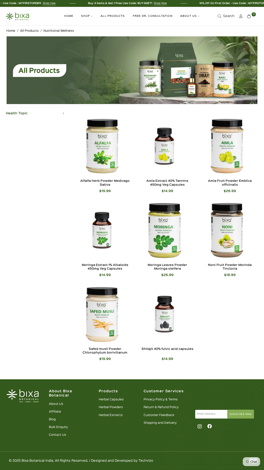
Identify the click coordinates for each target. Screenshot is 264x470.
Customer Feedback (159, 415)
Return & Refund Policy (161, 407)
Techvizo (146, 460)
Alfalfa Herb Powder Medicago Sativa (105, 183)
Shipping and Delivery (160, 423)
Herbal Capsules (111, 399)
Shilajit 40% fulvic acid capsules (167, 349)
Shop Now (141, 3)
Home (10, 31)
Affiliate (55, 411)
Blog (52, 419)
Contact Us (57, 435)
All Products (29, 31)
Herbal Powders (111, 407)
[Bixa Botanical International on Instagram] (199, 426)
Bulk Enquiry (58, 427)
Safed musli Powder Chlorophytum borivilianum (105, 351)
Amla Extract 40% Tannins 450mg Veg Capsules (167, 183)
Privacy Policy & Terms (161, 399)
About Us (56, 404)
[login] (241, 16)
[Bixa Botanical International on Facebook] (210, 426)
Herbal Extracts (111, 415)
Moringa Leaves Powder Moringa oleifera (167, 267)
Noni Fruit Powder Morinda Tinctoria (230, 267)
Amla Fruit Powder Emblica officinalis (230, 183)
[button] (226, 16)
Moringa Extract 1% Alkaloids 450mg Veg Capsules (105, 267)
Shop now (30, 3)
